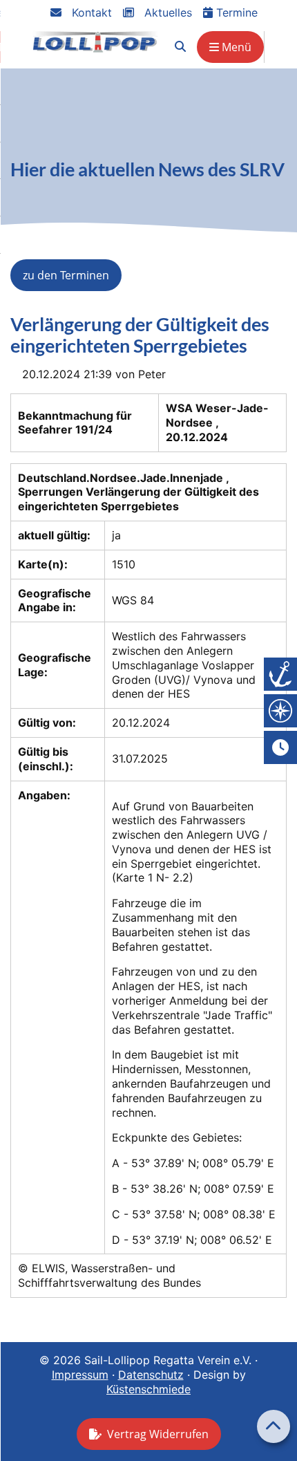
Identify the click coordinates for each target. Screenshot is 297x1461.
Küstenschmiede (148, 1389)
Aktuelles (166, 12)
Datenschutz (151, 1374)
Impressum (80, 1374)
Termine (235, 12)
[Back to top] (273, 1426)
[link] (180, 46)
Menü (235, 47)
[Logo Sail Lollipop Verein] (95, 41)
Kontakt (90, 12)
